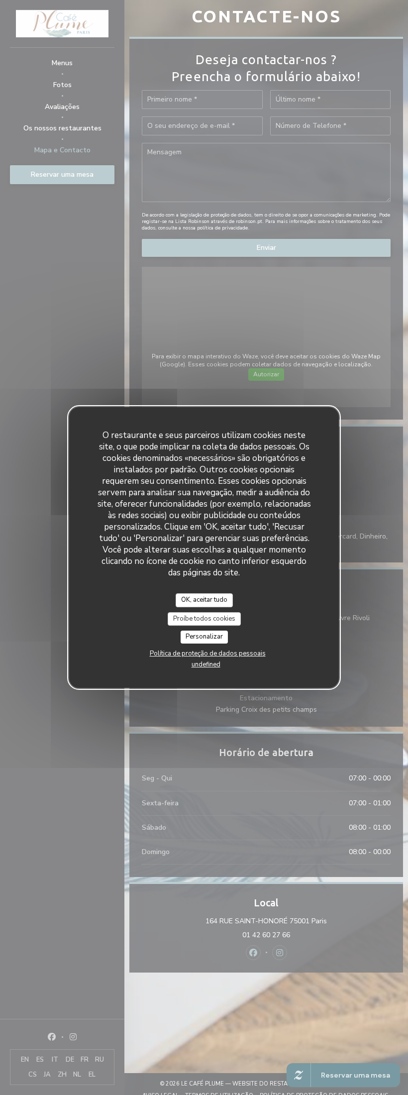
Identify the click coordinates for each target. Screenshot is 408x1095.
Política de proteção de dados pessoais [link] (208, 653)
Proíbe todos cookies (204, 618)
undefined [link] (206, 664)
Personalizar (204, 636)
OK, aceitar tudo (204, 599)
